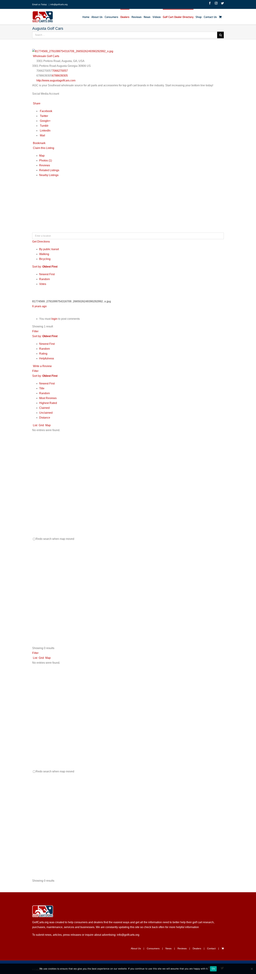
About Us (136, 948)
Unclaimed (46, 412)
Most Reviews (48, 398)
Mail (42, 135)
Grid (41, 425)
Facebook (45, 111)
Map (42, 155)
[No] (251, 969)
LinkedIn (45, 130)
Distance (44, 417)
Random (44, 279)
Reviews (44, 165)
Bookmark (38, 143)
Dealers (197, 948)
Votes (42, 284)
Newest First (47, 274)
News (168, 948)
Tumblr (43, 125)
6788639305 (60, 75)
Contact (211, 948)
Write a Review (42, 366)
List (34, 425)
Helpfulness (46, 358)
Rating (43, 353)
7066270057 (60, 70)
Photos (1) (45, 160)
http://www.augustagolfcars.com (55, 80)
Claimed (44, 407)
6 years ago (39, 306)
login (54, 318)
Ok (213, 968)
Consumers (153, 948)
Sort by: (44, 266)
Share (36, 103)
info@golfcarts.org (59, 4)
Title (41, 388)
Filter (35, 331)
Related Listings (49, 170)
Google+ (45, 120)
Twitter (43, 115)
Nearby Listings (49, 175)
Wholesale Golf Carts (45, 56)
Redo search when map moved (55, 538)
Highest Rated (48, 402)
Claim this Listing (43, 147)
